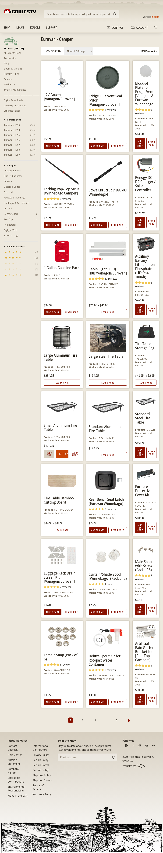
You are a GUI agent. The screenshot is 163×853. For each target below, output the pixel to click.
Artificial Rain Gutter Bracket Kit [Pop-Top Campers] (144, 652)
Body (6, 63)
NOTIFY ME (63, 453)
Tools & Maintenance (15, 89)
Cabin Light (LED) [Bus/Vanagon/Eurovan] (108, 271)
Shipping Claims (42, 780)
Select (155, 16)
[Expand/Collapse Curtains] (36, 181)
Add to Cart (52, 145)
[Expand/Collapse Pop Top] (36, 219)
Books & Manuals (13, 68)
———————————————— (23, 94)
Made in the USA (17, 795)
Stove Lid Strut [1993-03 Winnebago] (108, 192)
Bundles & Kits (11, 73)
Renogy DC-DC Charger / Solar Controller (145, 183)
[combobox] (81, 14)
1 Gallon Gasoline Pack (61, 267)
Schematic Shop (12, 110)
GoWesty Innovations (15, 105)
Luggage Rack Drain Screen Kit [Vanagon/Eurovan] (59, 577)
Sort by (56, 51)
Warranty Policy (42, 794)
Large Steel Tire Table (106, 356)
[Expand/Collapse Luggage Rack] (36, 214)
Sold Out (49, 454)
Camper (8, 79)
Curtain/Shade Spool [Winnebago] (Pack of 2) (108, 576)
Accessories (10, 58)
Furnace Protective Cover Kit (143, 490)
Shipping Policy (42, 775)
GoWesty (127, 760)
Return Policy (40, 760)
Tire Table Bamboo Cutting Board (59, 500)
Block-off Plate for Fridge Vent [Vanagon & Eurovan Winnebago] (145, 93)
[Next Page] (129, 720)
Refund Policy (41, 770)
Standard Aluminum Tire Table (105, 428)
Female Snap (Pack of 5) (61, 657)
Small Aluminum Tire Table (60, 427)
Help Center (15, 755)
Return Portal (41, 765)
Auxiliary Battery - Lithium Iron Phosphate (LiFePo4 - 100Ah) (145, 266)
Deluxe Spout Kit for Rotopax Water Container (104, 660)
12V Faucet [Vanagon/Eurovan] (59, 96)
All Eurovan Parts (12, 52)
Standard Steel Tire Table (142, 418)
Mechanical (9, 84)
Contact (117, 27)
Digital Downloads (13, 100)
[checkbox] (21, 252)
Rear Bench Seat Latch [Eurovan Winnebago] (106, 501)
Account (142, 27)
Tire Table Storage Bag (144, 345)
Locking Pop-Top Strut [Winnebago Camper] (61, 191)
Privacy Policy (41, 755)
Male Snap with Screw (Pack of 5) (143, 565)
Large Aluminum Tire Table (60, 357)
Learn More (71, 145)
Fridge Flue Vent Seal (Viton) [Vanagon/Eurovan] (105, 100)
